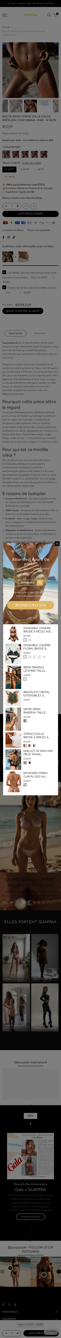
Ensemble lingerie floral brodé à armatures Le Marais (37, 647)
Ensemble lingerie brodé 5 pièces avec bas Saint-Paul (38, 630)
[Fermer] (57, 543)
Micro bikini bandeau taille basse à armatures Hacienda (37, 711)
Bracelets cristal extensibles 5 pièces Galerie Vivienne (36, 694)
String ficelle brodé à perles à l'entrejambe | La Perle (36, 736)
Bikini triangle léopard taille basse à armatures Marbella (37, 669)
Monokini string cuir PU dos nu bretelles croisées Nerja (37, 775)
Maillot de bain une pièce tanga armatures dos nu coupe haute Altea (38, 753)
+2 (44, 657)
